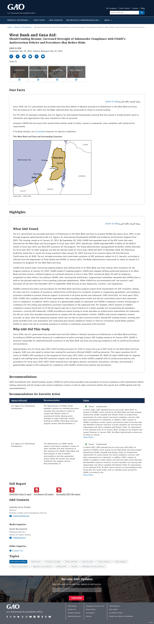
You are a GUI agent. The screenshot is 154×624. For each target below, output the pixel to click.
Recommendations (38, 70)
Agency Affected (19, 400)
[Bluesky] (31, 56)
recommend (40, 132)
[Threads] (37, 56)
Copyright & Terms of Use (95, 606)
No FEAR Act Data (115, 613)
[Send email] (44, 56)
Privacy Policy (91, 609)
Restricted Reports (74, 616)
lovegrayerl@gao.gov (21, 516)
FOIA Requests (114, 606)
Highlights (19, 70)
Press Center (124, 8)
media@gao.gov (19, 538)
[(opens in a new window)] (7, 617)
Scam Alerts (113, 609)
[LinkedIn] (25, 56)
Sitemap (89, 616)
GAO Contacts (76, 70)
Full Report (57, 70)
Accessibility (90, 613)
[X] (18, 56)
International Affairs (18, 561)
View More (88, 437)
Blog (143, 8)
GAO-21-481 (112, 102)
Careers (135, 8)
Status (86, 400)
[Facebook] (12, 56)
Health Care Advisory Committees (121, 616)
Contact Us (17, 551)
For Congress (111, 8)
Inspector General (74, 613)
